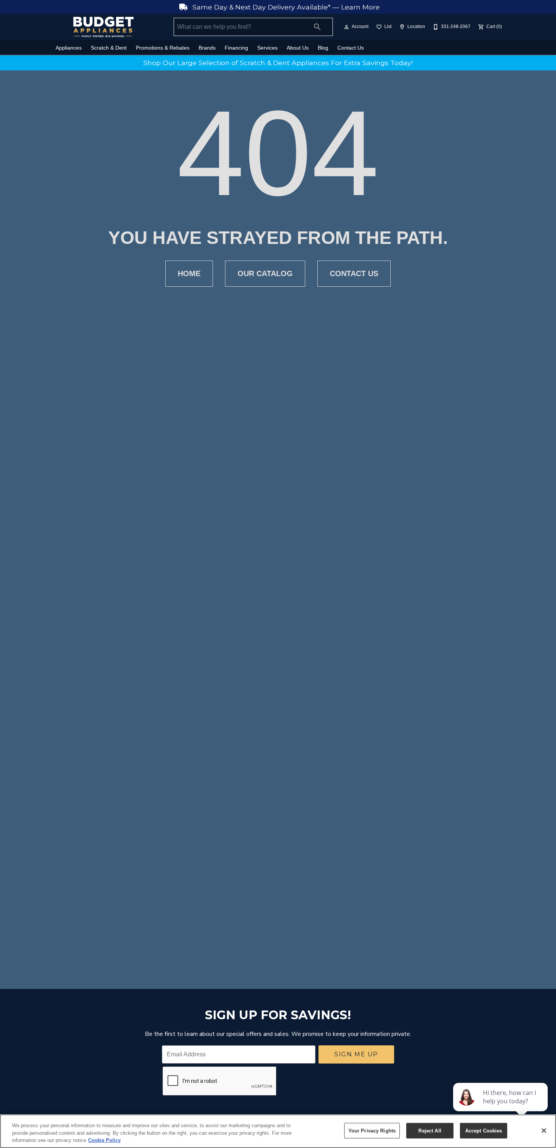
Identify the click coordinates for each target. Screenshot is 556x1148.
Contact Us (350, 48)
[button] (346, 26)
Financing (236, 48)
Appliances (69, 48)
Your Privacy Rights (372, 1130)
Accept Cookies (483, 1130)
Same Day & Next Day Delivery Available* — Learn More (285, 7)
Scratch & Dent (109, 48)
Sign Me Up (356, 1054)
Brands (207, 48)
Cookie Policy (104, 1140)
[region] (278, 1131)
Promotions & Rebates (162, 48)
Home (189, 273)
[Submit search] (317, 27)
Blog (323, 48)
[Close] (544, 1130)
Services (267, 48)
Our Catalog (265, 273)
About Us (298, 48)
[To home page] (103, 27)
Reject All (429, 1130)
